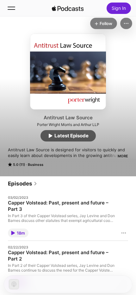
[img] (67, 8)
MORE (123, 156)
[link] (22, 183)
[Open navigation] (11, 8)
